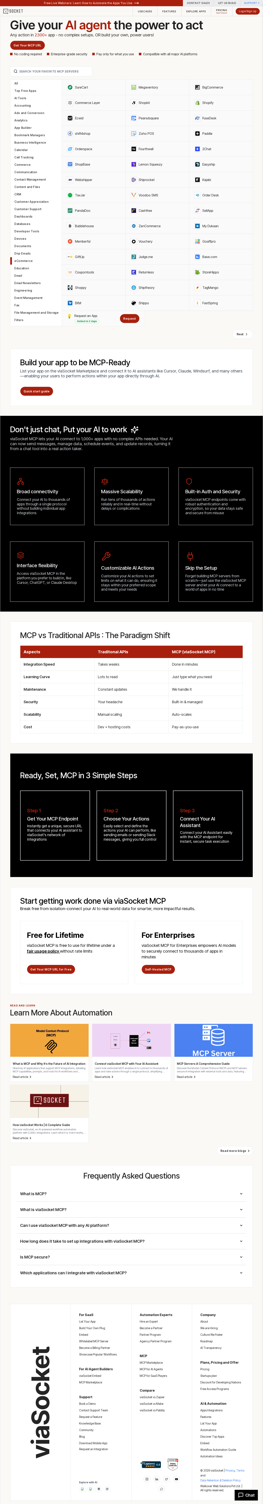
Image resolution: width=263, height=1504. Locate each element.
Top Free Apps (25, 90)
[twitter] (166, 1479)
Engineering (23, 290)
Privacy (230, 1470)
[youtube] (176, 1479)
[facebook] (156, 1479)
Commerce (22, 164)
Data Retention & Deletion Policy (220, 1480)
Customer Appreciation (31, 201)
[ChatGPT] (82, 1489)
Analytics (21, 120)
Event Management (28, 298)
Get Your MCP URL (28, 45)
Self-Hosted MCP (158, 969)
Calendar (21, 150)
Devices (20, 238)
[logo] (15, 11)
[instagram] (147, 1479)
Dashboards (23, 216)
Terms (240, 1470)
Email (18, 275)
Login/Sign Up (247, 11)
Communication (25, 172)
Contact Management (30, 179)
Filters (19, 320)
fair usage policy (43, 951)
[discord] (161, 1489)
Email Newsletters (27, 283)
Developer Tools (26, 231)
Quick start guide (37, 391)
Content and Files (27, 187)
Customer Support (28, 209)
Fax (17, 305)
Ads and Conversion (29, 113)
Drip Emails (22, 253)
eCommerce (23, 261)
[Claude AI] (90, 1489)
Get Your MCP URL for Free (51, 969)
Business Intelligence (30, 142)
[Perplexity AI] (99, 1489)
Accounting (22, 105)
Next (240, 334)
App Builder (23, 127)
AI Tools (20, 98)
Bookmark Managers (29, 135)
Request (129, 318)
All (16, 83)
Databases (22, 224)
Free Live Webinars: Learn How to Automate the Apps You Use (88, 3)
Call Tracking (24, 157)
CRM (17, 194)
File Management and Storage (36, 312)
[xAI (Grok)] (107, 1489)
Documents (22, 246)
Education (21, 268)
